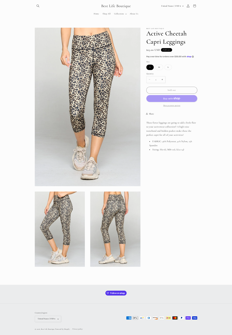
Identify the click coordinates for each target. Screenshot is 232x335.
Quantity (150, 74)
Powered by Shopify (62, 329)
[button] (38, 6)
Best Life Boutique (48, 329)
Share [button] (151, 114)
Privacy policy (78, 329)
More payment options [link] (171, 105)
